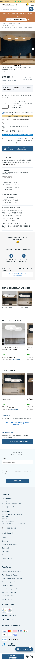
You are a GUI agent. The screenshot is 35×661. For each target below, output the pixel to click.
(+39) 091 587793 (10, 528)
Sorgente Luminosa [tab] (12, 208)
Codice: (16, 19)
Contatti (5, 494)
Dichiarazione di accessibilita (11, 571)
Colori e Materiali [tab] (11, 195)
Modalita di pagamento (10, 589)
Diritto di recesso (7, 585)
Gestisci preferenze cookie (11, 562)
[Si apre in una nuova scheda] (4, 610)
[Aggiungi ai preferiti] (27, 657)
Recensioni (5, 551)
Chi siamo (5, 541)
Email (4, 458)
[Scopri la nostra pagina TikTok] (12, 619)
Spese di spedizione (8, 596)
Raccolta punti (7, 599)
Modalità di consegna (9, 592)
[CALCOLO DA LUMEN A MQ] (24, 256)
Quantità (4, 103)
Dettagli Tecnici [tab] (10, 182)
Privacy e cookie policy (9, 544)
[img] (15, 80)
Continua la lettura (8, 164)
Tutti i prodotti (7, 558)
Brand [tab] (6, 170)
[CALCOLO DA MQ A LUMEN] (11, 256)
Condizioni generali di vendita (12, 578)
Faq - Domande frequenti (10, 575)
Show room (6, 555)
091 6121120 (20, 139)
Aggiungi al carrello (13, 657)
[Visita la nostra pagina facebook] (3, 619)
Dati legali (5, 548)
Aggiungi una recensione (17, 441)
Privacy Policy (4, 472)
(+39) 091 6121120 (10, 507)
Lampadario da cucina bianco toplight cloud (11, 398)
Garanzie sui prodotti (9, 582)
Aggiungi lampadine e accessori (17, 274)
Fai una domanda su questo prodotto (17, 423)
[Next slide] (33, 49)
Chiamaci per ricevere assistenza (18, 135)
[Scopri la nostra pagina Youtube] (8, 619)
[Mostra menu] (32, 5)
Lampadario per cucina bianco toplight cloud (11, 348)
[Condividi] (31, 657)
